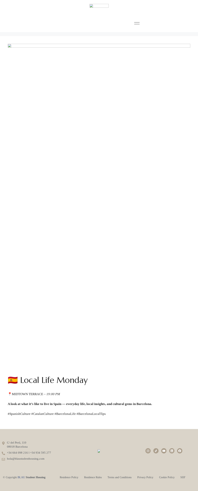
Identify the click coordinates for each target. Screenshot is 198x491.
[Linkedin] (171, 450)
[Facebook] (179, 450)
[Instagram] (148, 450)
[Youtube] (163, 450)
